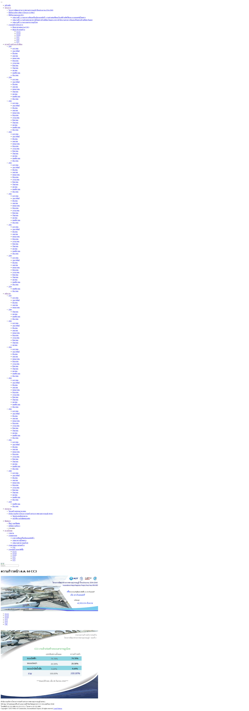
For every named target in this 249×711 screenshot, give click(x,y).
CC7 (17, 42)
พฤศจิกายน (16, 73)
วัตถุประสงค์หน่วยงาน (19, 516)
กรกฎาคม (15, 63)
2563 (10, 163)
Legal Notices (57, 708)
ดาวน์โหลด (8, 530)
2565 (10, 101)
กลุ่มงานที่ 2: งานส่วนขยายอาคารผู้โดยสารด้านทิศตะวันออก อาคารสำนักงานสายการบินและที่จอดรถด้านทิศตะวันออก (52, 20)
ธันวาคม (15, 75)
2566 (10, 77)
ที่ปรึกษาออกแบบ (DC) (16, 15)
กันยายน (15, 68)
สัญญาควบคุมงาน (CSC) (20, 27)
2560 (10, 255)
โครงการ (8, 8)
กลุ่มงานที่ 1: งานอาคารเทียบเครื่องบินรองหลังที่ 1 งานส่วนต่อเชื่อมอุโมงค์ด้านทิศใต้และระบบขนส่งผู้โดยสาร (49, 17)
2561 (10, 225)
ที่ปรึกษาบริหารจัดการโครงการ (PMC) (22, 12)
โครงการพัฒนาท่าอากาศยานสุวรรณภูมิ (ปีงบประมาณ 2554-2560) (31, 10)
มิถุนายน (15, 60)
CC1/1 (18, 31)
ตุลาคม (14, 70)
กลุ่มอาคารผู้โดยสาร (19, 540)
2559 (10, 286)
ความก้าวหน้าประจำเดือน (13, 44)
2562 (10, 194)
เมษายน (15, 56)
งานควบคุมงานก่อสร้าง (17, 545)
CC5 (17, 40)
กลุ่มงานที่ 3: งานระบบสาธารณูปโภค (25, 22)
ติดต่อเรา (8, 521)
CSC (13, 547)
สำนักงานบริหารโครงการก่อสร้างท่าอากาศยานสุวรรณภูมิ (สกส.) (31, 513)
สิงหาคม (15, 65)
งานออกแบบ (13, 535)
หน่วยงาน (8, 509)
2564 (10, 132)
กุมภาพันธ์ (16, 51)
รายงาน (11, 533)
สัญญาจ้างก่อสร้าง (18, 29)
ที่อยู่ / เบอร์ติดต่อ (14, 523)
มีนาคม (15, 53)
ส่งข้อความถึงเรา (14, 526)
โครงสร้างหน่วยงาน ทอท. (17, 511)
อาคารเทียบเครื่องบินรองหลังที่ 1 (23, 538)
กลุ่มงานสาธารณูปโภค (20, 543)
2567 (10, 46)
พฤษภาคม (16, 58)
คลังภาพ (8, 293)
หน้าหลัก (8, 5)
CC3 (17, 37)
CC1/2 (18, 33)
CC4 (17, 39)
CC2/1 (18, 35)
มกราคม (15, 48)
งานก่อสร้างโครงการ (16, 25)
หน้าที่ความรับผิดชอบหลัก (21, 518)
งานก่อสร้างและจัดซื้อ (16, 549)
